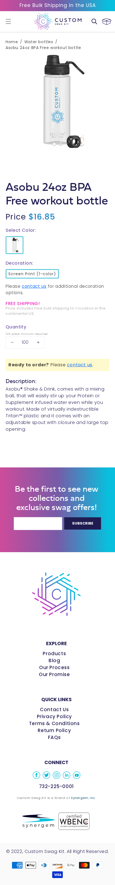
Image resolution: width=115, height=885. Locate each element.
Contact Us (54, 709)
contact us (34, 286)
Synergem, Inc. (83, 798)
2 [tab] (61, 144)
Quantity (16, 327)
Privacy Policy (54, 716)
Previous (8, 102)
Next (106, 102)
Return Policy (54, 730)
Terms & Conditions (54, 723)
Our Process (54, 667)
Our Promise (54, 674)
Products (54, 653)
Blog (54, 660)
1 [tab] (54, 144)
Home (12, 42)
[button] (8, 21)
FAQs (54, 737)
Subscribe (82, 523)
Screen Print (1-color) (31, 273)
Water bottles (38, 42)
